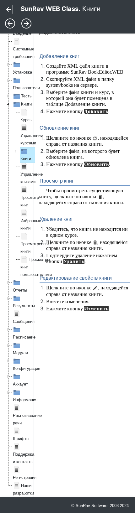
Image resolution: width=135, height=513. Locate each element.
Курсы (26, 119)
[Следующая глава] (26, 23)
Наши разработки (23, 489)
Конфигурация (26, 368)
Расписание (24, 337)
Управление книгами (31, 178)
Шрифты (21, 438)
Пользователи (26, 88)
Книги (26, 104)
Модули (20, 352)
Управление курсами (31, 139)
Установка (22, 72)
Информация (25, 399)
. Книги (60, 9)
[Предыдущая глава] (11, 23)
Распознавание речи (27, 419)
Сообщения (24, 321)
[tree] (16, 259)
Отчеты (20, 290)
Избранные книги (30, 224)
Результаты (24, 305)
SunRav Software (91, 505)
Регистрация (24, 477)
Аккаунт (20, 384)
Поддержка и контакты (23, 458)
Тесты (26, 96)
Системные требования (24, 53)
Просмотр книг (29, 201)
